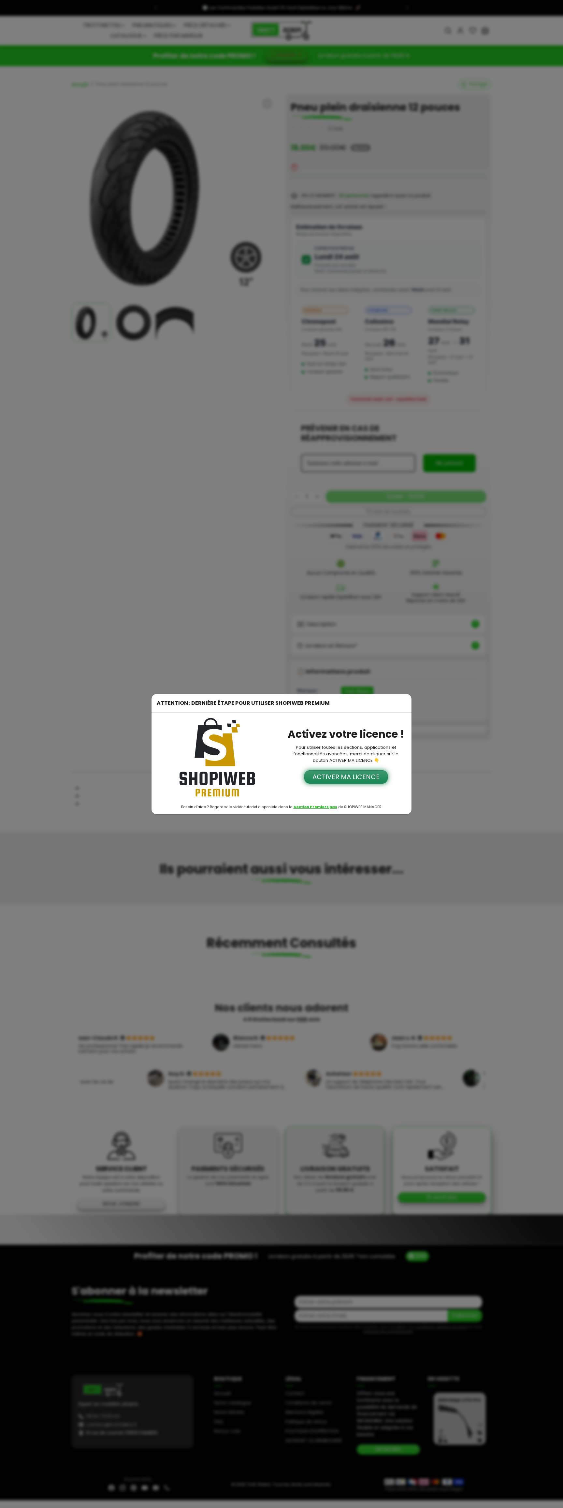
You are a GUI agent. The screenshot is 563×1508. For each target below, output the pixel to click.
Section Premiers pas (315, 806)
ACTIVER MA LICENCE (346, 776)
